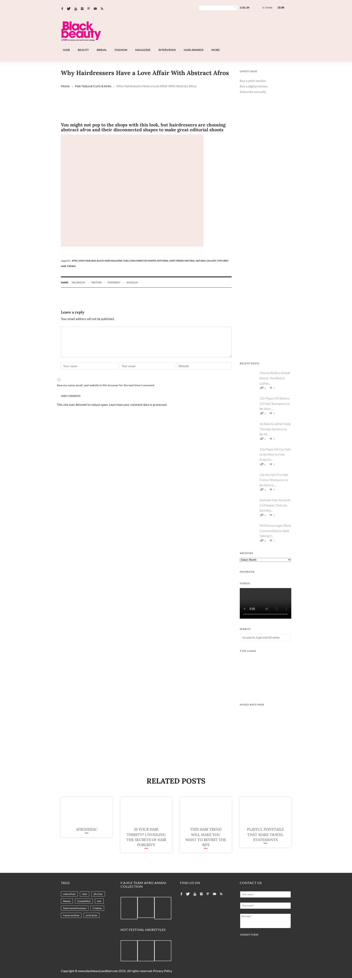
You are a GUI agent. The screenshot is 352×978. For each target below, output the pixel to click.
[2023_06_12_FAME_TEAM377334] (129, 908)
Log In (244, 7)
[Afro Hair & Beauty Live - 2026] (265, 248)
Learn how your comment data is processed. (138, 404)
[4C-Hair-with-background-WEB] (265, 693)
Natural (87, 86)
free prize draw (71, 915)
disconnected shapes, (144, 260)
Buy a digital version (254, 86)
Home (65, 86)
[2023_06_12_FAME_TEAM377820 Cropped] (162, 908)
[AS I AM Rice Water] (265, 300)
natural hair (69, 893)
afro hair (98, 893)
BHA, (94, 260)
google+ (132, 282)
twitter (96, 282)
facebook (78, 282)
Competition (84, 901)
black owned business (74, 908)
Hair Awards (194, 50)
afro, (75, 260)
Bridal (102, 50)
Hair (66, 50)
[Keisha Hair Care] (265, 196)
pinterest (114, 282)
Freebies (97, 908)
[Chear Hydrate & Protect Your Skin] (265, 352)
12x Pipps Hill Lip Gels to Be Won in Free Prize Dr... (275, 454)
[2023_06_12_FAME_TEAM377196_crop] (146, 907)
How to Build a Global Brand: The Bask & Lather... (275, 378)
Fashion (121, 50)
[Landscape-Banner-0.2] (187, 45)
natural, (190, 260)
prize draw (91, 915)
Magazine (143, 50)
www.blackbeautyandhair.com (98, 971)
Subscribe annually (253, 92)
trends (71, 266)
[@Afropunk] (129, 951)
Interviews (167, 50)
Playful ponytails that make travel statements (265, 834)
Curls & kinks (102, 86)
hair (99, 901)
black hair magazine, (110, 260)
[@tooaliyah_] (146, 951)
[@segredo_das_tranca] (162, 950)
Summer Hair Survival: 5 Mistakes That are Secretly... (275, 505)
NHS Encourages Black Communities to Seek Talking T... (275, 530)
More (215, 50)
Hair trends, (177, 260)
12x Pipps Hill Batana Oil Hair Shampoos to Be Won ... (274, 403)
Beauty (83, 50)
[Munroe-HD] (265, 747)
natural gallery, (206, 260)
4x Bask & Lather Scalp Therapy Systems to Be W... (275, 429)
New (84, 893)
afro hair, (85, 260)
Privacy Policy (162, 971)
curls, (127, 260)
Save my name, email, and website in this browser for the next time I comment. (106, 385)
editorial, (163, 260)
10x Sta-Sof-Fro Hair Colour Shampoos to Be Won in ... (274, 480)
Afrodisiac (86, 829)
